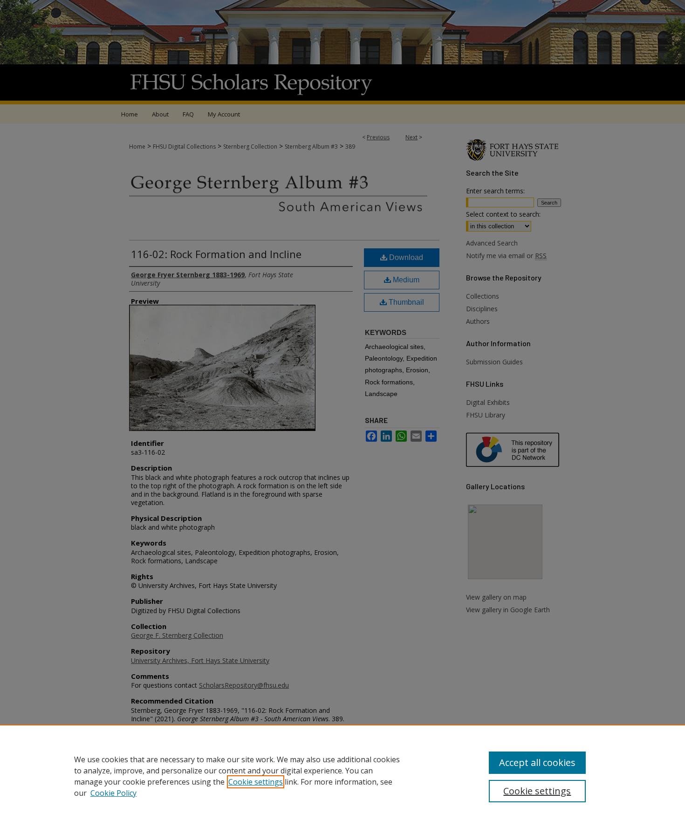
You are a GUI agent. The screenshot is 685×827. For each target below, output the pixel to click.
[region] (342, 775)
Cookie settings (255, 782)
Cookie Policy (113, 793)
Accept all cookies (537, 762)
